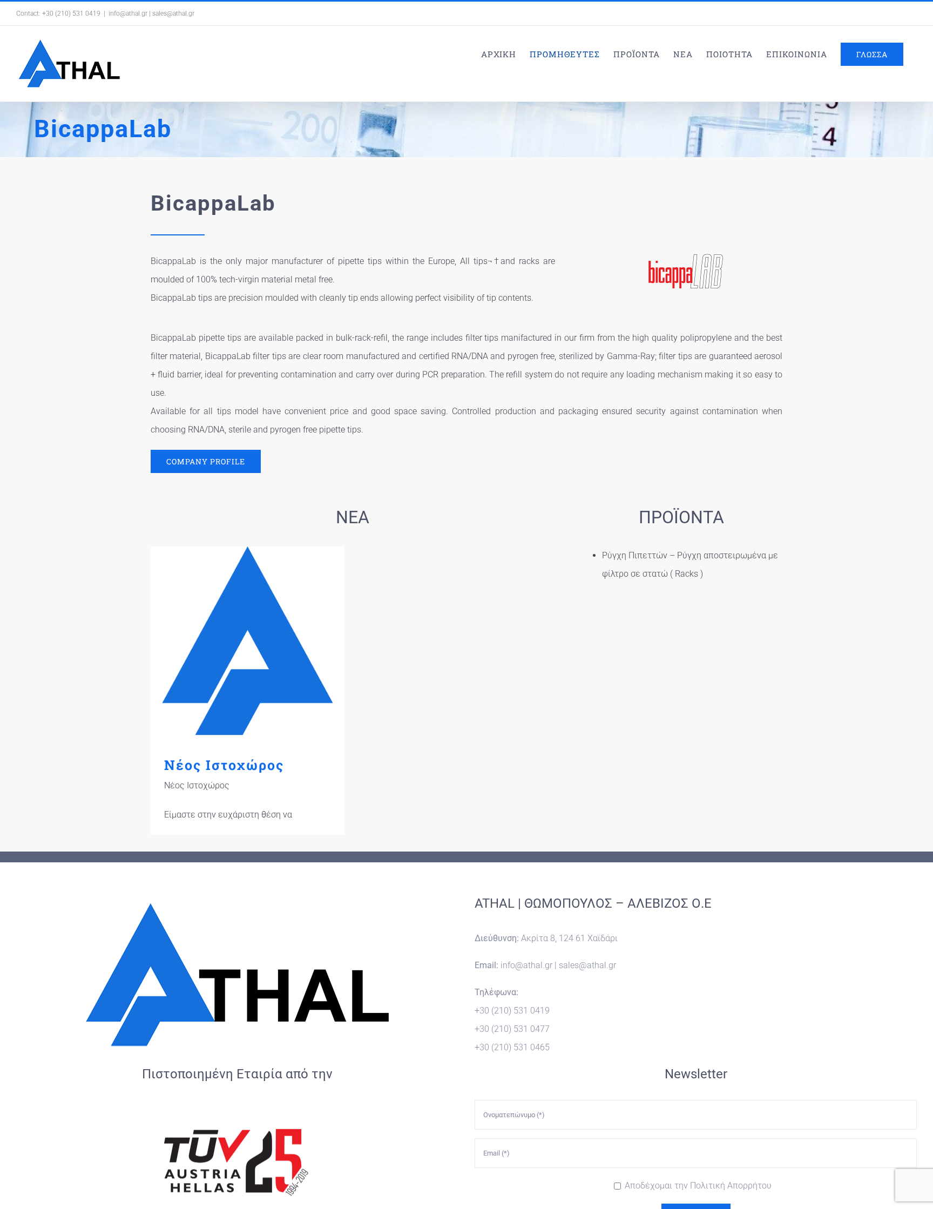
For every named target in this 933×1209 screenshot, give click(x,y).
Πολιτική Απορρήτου (731, 1185)
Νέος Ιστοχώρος (247, 643)
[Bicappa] (685, 256)
